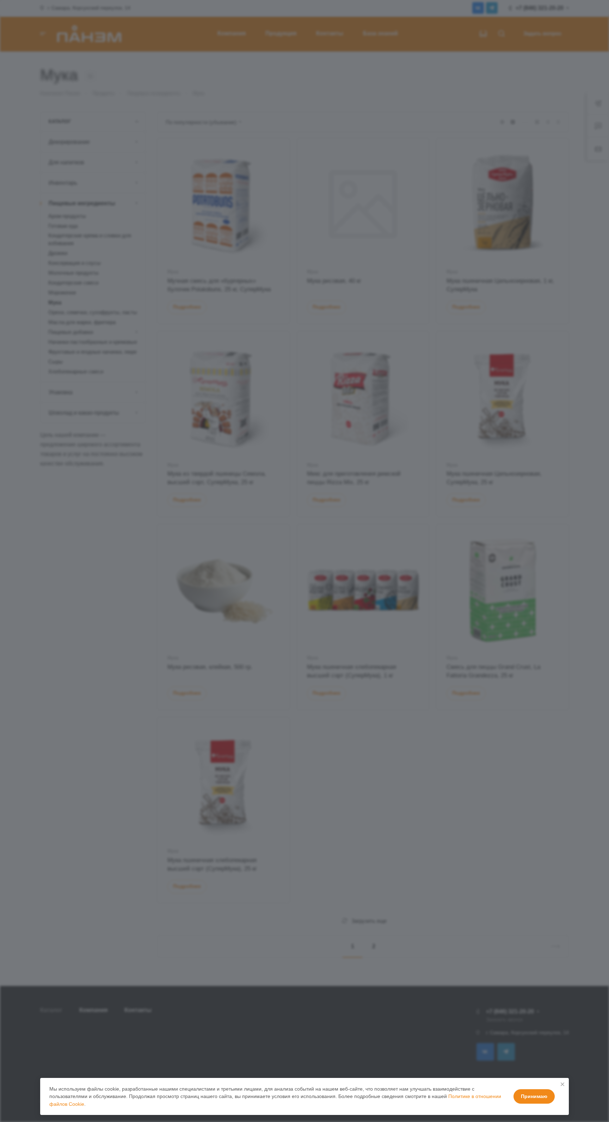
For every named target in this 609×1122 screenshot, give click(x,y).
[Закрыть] (562, 1084)
